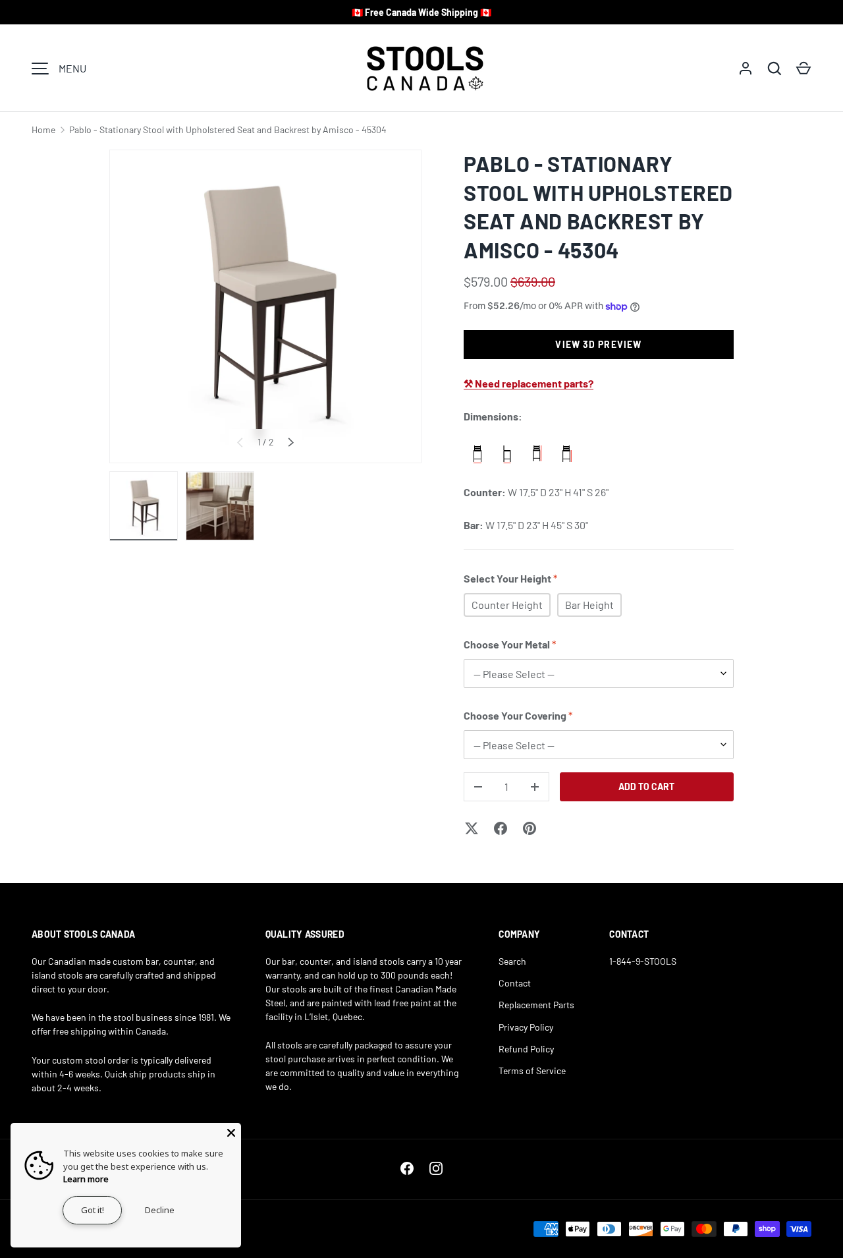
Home (43, 129)
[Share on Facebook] (500, 828)
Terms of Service (532, 1070)
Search (512, 961)
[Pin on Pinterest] (529, 828)
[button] (803, 68)
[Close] (231, 1132)
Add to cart (646, 786)
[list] (265, 306)
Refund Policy (526, 1048)
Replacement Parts (536, 1004)
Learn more (86, 1179)
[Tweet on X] (471, 828)
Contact (515, 982)
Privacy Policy (526, 1027)
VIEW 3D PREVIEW (598, 344)
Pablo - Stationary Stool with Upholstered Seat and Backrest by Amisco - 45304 (228, 129)
